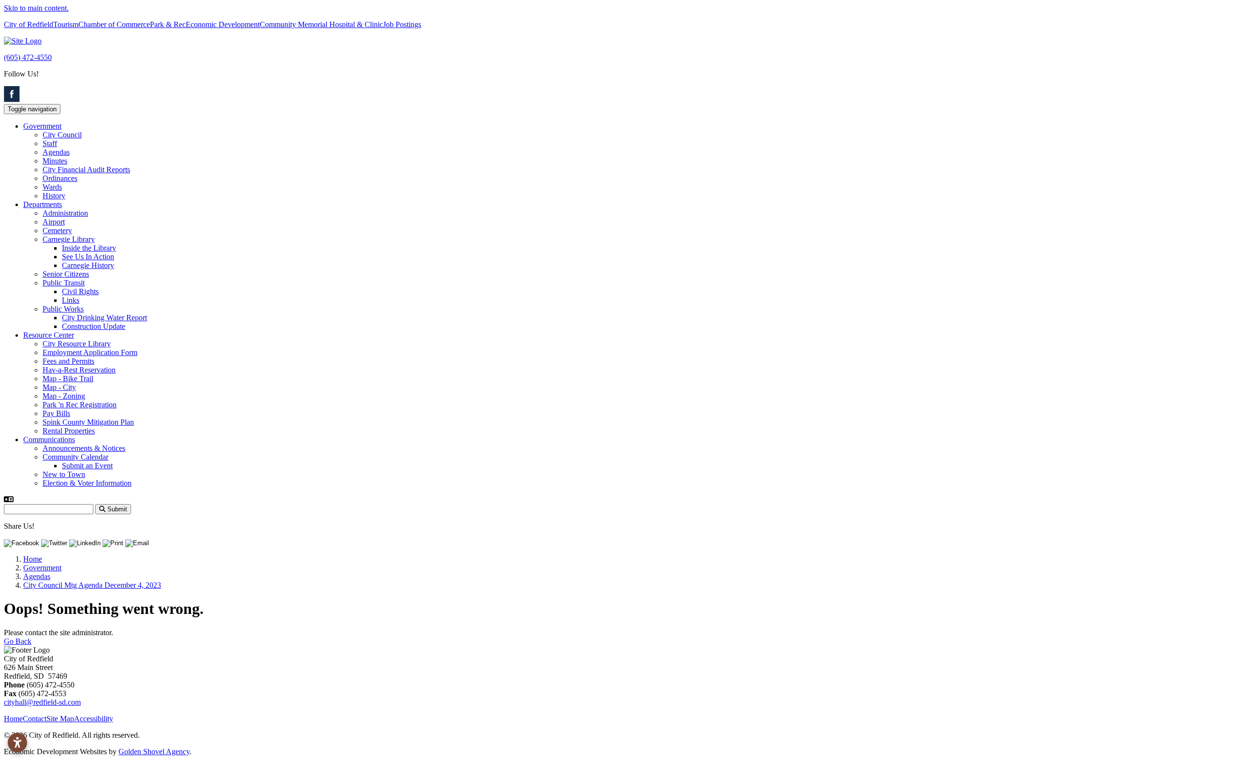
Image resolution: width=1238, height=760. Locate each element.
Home (13, 719)
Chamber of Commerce (114, 24)
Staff (50, 143)
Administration (65, 213)
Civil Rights (80, 291)
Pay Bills (56, 413)
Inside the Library (89, 248)
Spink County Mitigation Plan (88, 422)
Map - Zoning (64, 396)
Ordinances (60, 178)
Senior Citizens (66, 274)
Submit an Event (87, 466)
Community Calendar (75, 457)
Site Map (60, 719)
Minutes (55, 161)
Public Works (63, 309)
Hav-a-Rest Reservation (79, 370)
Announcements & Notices (84, 448)
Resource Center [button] (48, 335)
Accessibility (93, 719)
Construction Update (93, 326)
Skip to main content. (36, 8)
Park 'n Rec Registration (80, 405)
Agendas (56, 152)
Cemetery (57, 230)
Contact (34, 719)
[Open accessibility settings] (17, 742)
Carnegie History (88, 265)
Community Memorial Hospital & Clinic (321, 24)
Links (70, 300)
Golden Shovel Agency (154, 751)
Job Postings (402, 24)
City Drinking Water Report (104, 317)
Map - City (59, 387)
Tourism (65, 24)
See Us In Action (88, 257)
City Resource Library (77, 344)
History (54, 196)
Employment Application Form (90, 352)
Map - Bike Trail (68, 378)
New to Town (64, 474)
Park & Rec (168, 24)
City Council (62, 135)
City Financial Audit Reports (86, 169)
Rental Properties (69, 431)
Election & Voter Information (87, 483)
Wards (52, 187)
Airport (54, 222)
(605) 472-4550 (28, 57)
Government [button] (42, 126)
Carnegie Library (69, 239)
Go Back (17, 641)
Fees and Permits (68, 361)
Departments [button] (42, 204)
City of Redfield (28, 24)
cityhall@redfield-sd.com (42, 702)
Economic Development (223, 24)
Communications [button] (49, 439)
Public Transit (64, 283)
